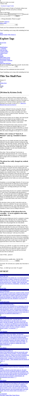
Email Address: (4, 14)
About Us (6, 21)
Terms (13, 395)
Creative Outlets (4, 51)
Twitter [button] (12, 6)
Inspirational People (5, 59)
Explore (5, 34)
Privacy (18, 395)
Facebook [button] (3, 6)
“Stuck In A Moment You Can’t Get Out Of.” (13, 104)
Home (1, 34)
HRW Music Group (5, 57)
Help (3, 395)
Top (1, 395)
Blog (10, 395)
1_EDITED (3, 48)
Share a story (3, 23)
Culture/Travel (3, 53)
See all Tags (3, 42)
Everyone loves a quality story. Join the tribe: (11, 259)
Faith (1, 54)
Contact (7, 395)
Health (1, 56)
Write (1, 33)
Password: (26, 14)
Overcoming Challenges (6, 60)
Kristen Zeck (3, 83)
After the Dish (3, 50)
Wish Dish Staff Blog (5, 63)
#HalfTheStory (4, 47)
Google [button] (8, 6)
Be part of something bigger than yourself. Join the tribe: (14, 65)
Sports (1, 62)
